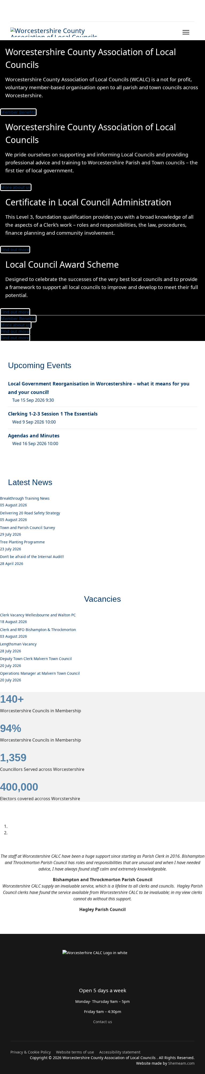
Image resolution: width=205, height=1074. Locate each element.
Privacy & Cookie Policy (30, 1052)
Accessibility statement (119, 1052)
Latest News (30, 482)
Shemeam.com (181, 1063)
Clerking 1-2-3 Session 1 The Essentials (53, 413)
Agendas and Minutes (34, 435)
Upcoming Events (39, 365)
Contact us (102, 1021)
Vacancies (102, 599)
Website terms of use (75, 1052)
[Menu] (186, 32)
